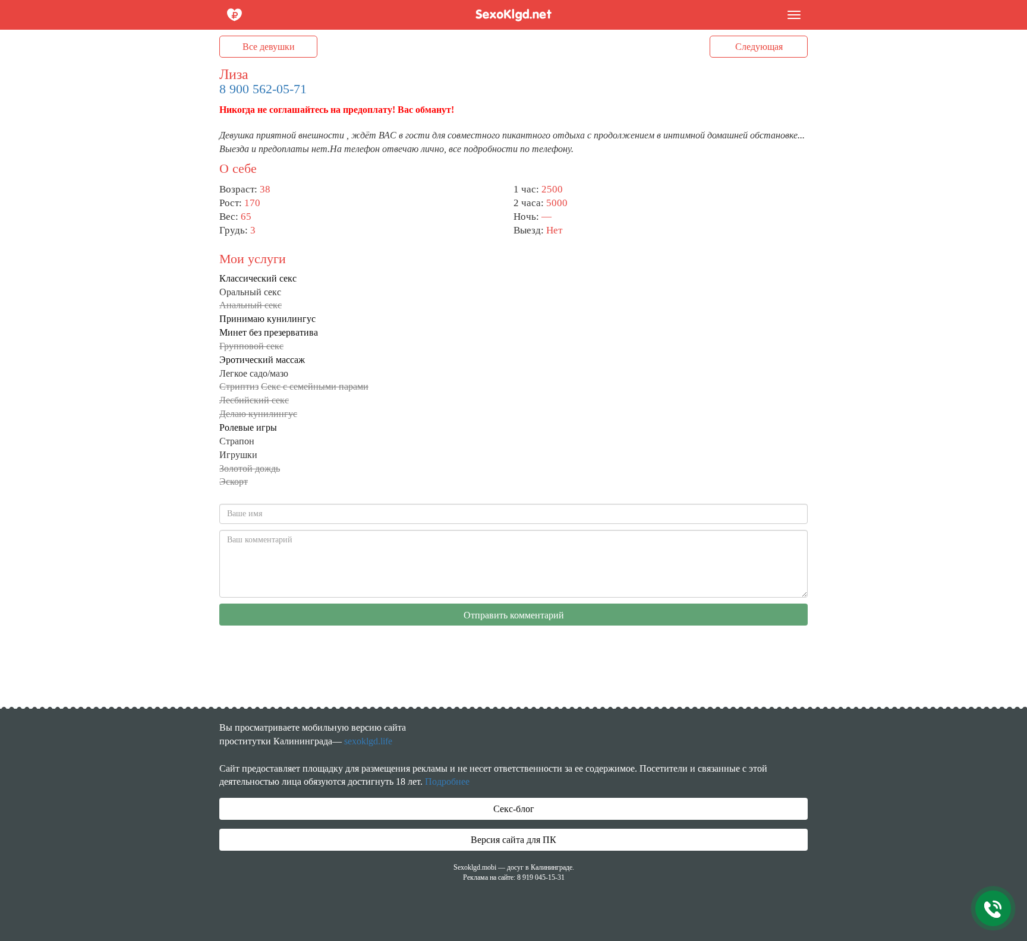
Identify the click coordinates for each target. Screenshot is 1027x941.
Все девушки (268, 47)
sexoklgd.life (368, 741)
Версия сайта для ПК (513, 840)
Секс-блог (513, 809)
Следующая (759, 47)
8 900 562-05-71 (263, 88)
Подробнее (447, 781)
